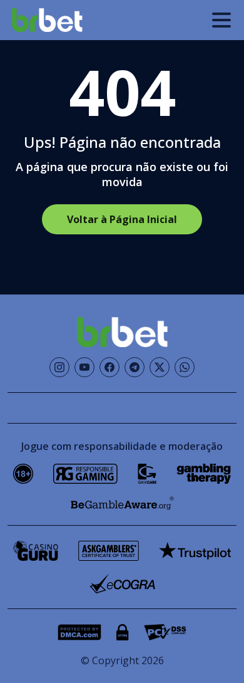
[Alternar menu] (221, 20)
